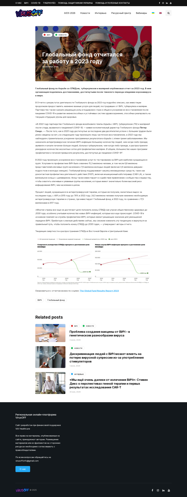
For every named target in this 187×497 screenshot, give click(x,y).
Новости (85, 13)
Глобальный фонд (56, 300)
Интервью (100, 13)
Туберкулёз (49, 3)
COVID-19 (35, 3)
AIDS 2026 (69, 13)
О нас (18, 3)
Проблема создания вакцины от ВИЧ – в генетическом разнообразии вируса (100, 333)
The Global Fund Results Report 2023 (99, 290)
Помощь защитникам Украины (75, 3)
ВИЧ (26, 3)
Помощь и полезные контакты (112, 3)
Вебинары (141, 13)
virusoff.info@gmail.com (27, 460)
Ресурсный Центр (121, 13)
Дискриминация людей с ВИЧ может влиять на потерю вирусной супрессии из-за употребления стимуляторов (107, 357)
